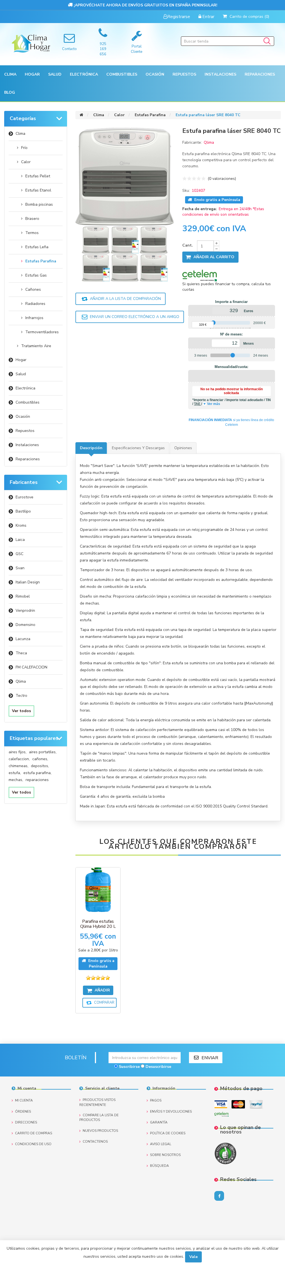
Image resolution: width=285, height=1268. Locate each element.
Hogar (21, 359)
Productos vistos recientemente (97, 1102)
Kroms (21, 525)
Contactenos (95, 1141)
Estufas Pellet (37, 176)
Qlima (21, 681)
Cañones (33, 289)
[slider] (213, 322)
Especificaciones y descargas (138, 448)
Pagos (155, 1100)
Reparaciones (260, 74)
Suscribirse (129, 1066)
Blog (9, 92)
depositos (40, 766)
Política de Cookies (167, 1133)
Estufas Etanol (38, 190)
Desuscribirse (158, 1066)
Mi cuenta (24, 1100)
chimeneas (18, 766)
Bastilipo (23, 511)
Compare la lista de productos (99, 1117)
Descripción (91, 448)
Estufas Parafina (40, 261)
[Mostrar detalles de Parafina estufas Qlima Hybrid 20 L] (98, 889)
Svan (20, 568)
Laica (20, 539)
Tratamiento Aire (36, 346)
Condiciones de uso (33, 1144)
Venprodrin (25, 610)
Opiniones (183, 448)
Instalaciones (27, 444)
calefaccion (19, 759)
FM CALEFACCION (31, 667)
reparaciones (37, 779)
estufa (15, 772)
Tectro (21, 695)
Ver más (213, 404)
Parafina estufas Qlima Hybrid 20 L (98, 924)
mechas (16, 779)
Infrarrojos (34, 317)
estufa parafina (37, 772)
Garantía (159, 1122)
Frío (24, 147)
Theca (21, 653)
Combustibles (121, 74)
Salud (21, 374)
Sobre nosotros (165, 1155)
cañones (40, 759)
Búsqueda (159, 1165)
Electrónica (25, 388)
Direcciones (26, 1122)
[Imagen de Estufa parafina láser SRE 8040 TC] (96, 239)
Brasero (32, 218)
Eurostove (24, 497)
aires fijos (17, 752)
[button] (10, 74)
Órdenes (23, 1111)
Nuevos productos (100, 1130)
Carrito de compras (33, 1133)
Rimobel (23, 596)
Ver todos (21, 710)
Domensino (25, 624)
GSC (19, 553)
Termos (32, 232)
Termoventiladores (42, 332)
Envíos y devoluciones (171, 1111)
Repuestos (25, 430)
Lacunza (23, 639)
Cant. (187, 245)
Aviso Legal (160, 1144)
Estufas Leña (36, 247)
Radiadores (35, 303)
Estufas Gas (36, 275)
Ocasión (23, 416)
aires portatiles (42, 752)
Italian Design (28, 582)
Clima (20, 133)
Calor (26, 162)
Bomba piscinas (39, 204)
